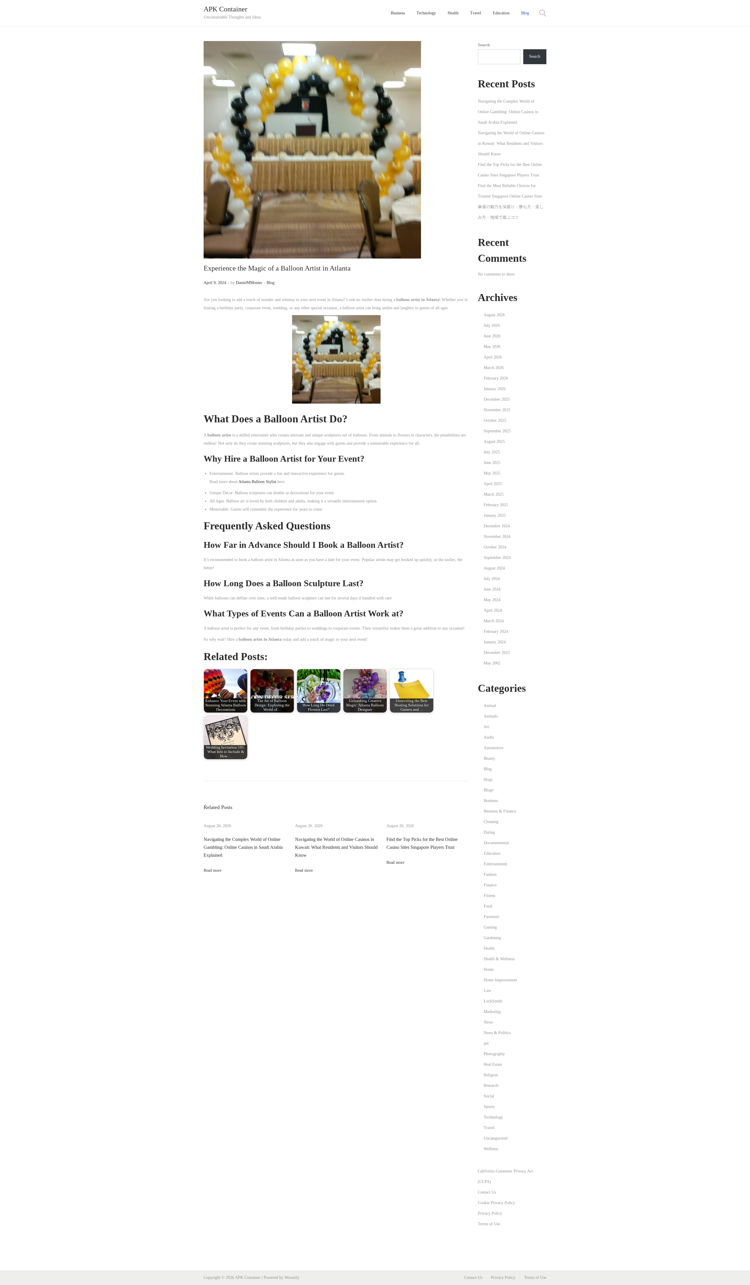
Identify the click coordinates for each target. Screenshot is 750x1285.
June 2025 (492, 462)
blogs (488, 779)
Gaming (490, 927)
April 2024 (493, 610)
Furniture (491, 917)
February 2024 (496, 631)
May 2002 (492, 663)
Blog (271, 283)
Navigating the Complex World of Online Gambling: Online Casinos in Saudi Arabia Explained (243, 847)
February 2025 (496, 505)
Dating (489, 832)
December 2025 (497, 399)
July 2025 (492, 452)
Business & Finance (500, 811)
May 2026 (492, 346)
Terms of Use (489, 1224)
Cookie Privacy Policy (496, 1203)
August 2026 (494, 315)
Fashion (490, 874)
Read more (212, 870)
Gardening (492, 938)
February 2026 (496, 378)
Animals (490, 716)
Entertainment (495, 864)
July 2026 (492, 325)
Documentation (496, 843)
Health (489, 948)
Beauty (489, 758)
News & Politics (497, 1033)
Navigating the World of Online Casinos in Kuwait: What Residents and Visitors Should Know (336, 847)
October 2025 (495, 420)
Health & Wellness (499, 959)
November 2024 (497, 536)
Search (484, 45)
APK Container (225, 9)
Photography (494, 1054)
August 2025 (494, 441)
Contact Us (487, 1192)
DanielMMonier (249, 283)
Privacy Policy (490, 1213)
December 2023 (497, 652)
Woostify (291, 1277)
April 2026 (493, 357)
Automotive (493, 748)
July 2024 (492, 579)
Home (489, 969)
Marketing (492, 1011)
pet (486, 1043)
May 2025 (492, 473)
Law (487, 990)
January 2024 (495, 642)
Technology (493, 1117)
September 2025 (497, 431)
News (488, 1022)
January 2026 (495, 389)
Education (492, 853)
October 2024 (495, 547)
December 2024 (497, 526)
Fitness (489, 895)
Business (491, 800)
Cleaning (491, 822)
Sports (489, 1106)
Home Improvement (500, 980)
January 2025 (495, 515)
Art (486, 727)
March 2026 (494, 368)
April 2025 (493, 484)
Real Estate (493, 1064)
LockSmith (493, 1001)
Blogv (489, 790)
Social (489, 1096)
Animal (490, 705)
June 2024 (492, 589)
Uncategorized (495, 1138)
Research (491, 1085)
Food (488, 906)
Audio (489, 737)
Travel (489, 1128)
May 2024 (492, 600)
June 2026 (492, 336)
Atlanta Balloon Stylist (257, 482)
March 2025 (494, 494)
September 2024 (497, 557)
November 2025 (497, 410)
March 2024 (494, 621)
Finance (490, 885)
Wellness (491, 1149)
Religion (491, 1075)
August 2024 (494, 568)
